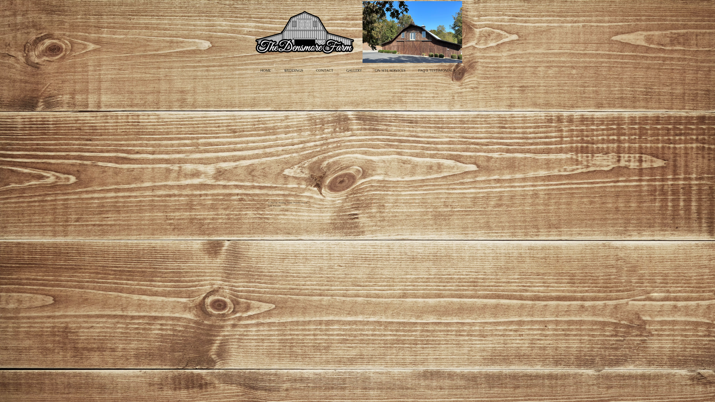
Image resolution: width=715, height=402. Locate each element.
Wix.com (277, 205)
